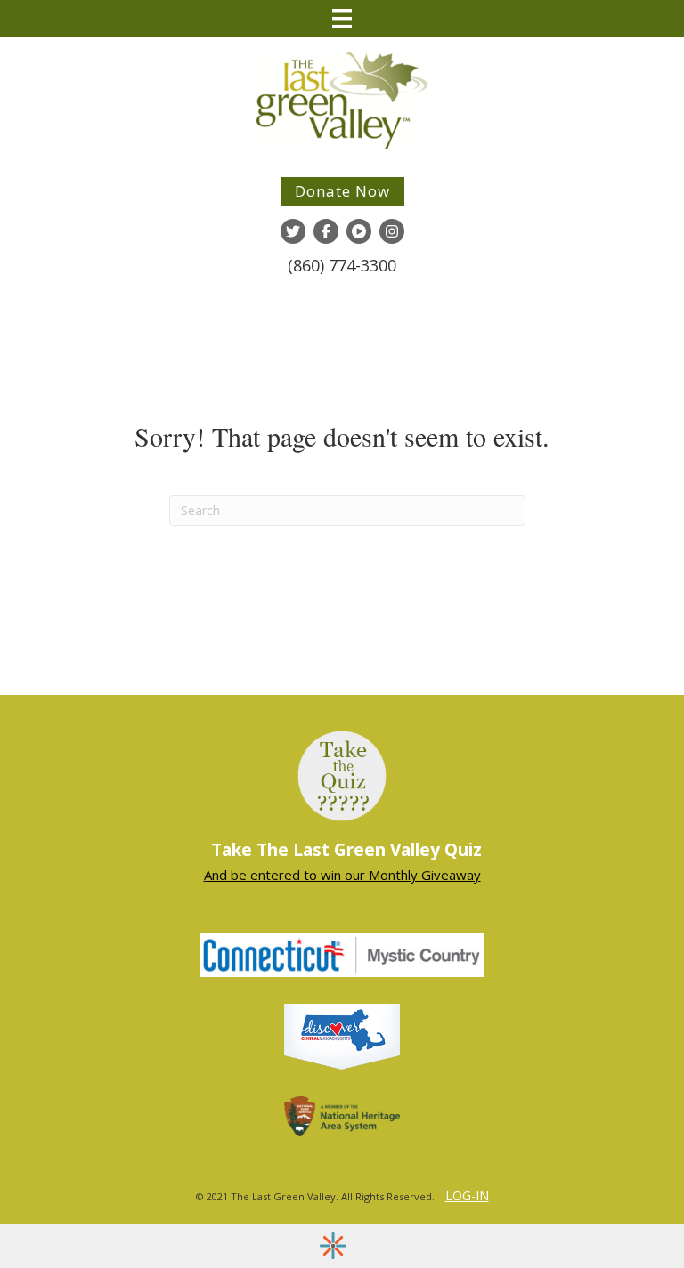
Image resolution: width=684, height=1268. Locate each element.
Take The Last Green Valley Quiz (346, 849)
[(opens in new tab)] (342, 954)
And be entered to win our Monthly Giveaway (342, 875)
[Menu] (342, 18)
